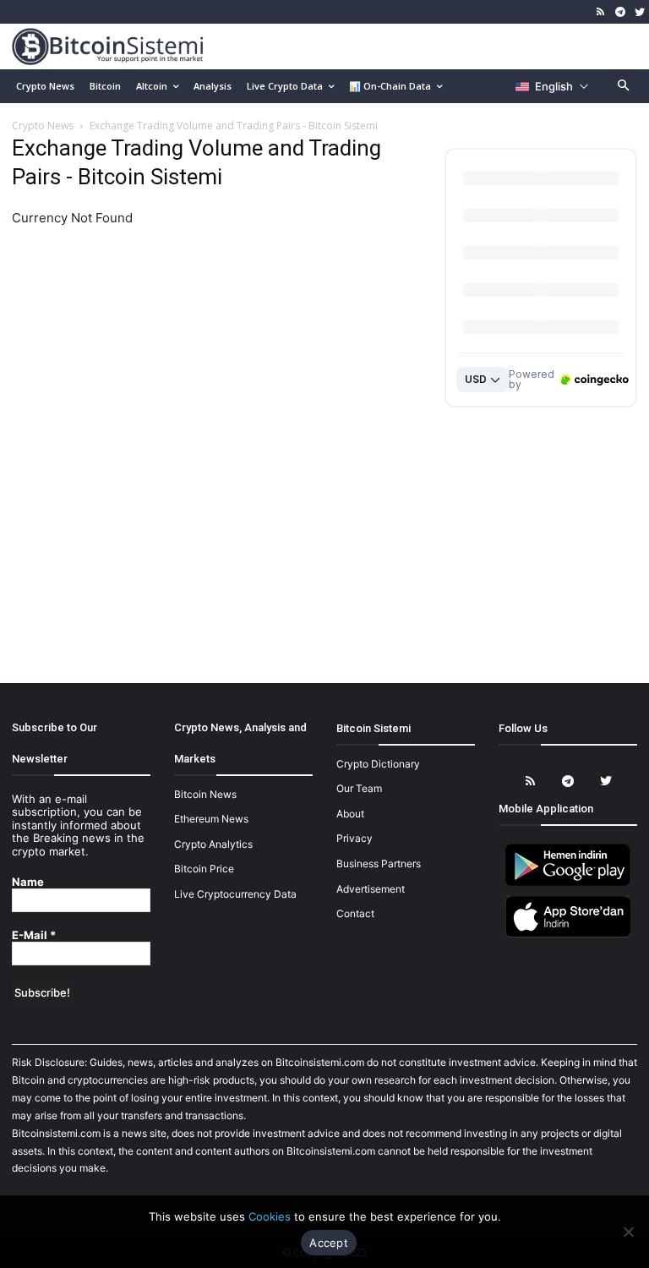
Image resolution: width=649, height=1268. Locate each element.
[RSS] (601, 12)
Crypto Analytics (213, 844)
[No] (627, 1231)
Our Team (359, 788)
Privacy (354, 838)
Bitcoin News (205, 794)
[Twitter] (639, 12)
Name (28, 882)
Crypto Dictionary (378, 763)
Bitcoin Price (204, 868)
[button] (624, 86)
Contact (355, 913)
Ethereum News (211, 818)
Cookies (269, 1216)
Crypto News (43, 125)
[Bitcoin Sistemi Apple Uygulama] (567, 934)
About (350, 813)
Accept (328, 1242)
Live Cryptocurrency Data (235, 894)
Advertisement (370, 889)
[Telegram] (620, 12)
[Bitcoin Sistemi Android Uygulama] (567, 883)
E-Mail (34, 935)
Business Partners (378, 863)
